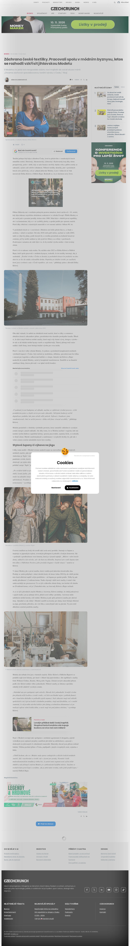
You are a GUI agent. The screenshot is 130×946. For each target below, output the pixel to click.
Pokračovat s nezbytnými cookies (84, 456)
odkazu (75, 481)
